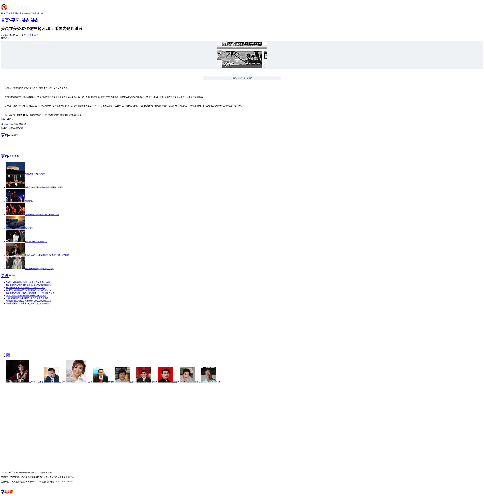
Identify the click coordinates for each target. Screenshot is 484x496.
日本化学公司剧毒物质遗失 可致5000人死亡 (25, 288)
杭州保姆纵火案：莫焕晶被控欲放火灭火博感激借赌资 (30, 293)
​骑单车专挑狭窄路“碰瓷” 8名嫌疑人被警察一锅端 (28, 282)
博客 (8, 356)
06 (15, 124)
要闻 (15, 20)
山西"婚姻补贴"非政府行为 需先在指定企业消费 (27, 298)
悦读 (22, 13)
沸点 (17, 13)
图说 (13, 13)
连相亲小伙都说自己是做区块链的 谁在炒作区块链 (28, 290)
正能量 (34, 13)
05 (12, 124)
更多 (5, 135)
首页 (5, 20)
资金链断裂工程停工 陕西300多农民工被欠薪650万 (28, 301)
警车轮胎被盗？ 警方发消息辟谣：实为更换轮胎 (27, 303)
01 (2, 124)
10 (25, 124)
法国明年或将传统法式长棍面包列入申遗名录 (26, 295)
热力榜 (40, 13)
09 (22, 124)
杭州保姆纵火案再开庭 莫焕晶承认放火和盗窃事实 (28, 285)
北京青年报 (33, 35)
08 (20, 124)
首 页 (3, 13)
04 (10, 124)
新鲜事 (27, 13)
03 (7, 124)
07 (17, 124)
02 (5, 124)
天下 (8, 13)
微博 (8, 354)
